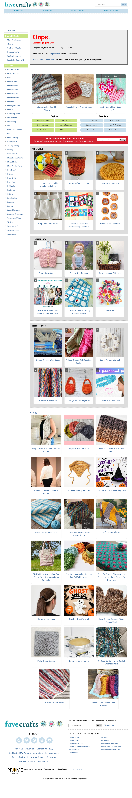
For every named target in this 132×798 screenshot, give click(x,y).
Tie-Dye (10, 222)
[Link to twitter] (27, 740)
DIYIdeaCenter (73, 749)
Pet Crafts (11, 186)
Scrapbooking (12, 198)
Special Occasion (13, 210)
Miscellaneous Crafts (15, 158)
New (32, 413)
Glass (9, 134)
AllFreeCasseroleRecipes (110, 749)
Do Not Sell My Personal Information (26, 753)
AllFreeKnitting (73, 740)
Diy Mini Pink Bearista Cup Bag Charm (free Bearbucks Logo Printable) (46, 577)
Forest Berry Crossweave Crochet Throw (79, 533)
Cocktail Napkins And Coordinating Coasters (79, 225)
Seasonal (10, 202)
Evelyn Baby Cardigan (48, 273)
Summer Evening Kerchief (79, 490)
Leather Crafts (12, 154)
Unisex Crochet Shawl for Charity (47, 108)
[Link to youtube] (49, 740)
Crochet (10, 110)
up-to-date (55, 54)
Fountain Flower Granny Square (78, 107)
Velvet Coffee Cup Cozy (79, 183)
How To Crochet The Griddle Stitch (111, 450)
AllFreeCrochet (73, 737)
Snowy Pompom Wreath (110, 360)
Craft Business (12, 86)
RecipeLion (105, 740)
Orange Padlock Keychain (79, 400)
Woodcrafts (11, 234)
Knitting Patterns (114, 130)
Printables (11, 190)
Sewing (10, 206)
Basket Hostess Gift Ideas (110, 273)
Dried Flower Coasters (110, 223)
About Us (19, 749)
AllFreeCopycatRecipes (109, 743)
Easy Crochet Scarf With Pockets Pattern (46, 450)
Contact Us (42, 749)
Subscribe (11, 30)
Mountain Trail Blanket (47, 400)
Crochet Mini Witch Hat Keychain (111, 490)
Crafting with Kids (13, 106)
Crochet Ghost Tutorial (79, 619)
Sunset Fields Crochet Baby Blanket (103, 704)
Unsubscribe (42, 761)
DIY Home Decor (66, 130)
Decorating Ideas (13, 114)
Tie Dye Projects (114, 120)
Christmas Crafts (13, 73)
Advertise (29, 749)
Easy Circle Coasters (110, 183)
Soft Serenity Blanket (111, 532)
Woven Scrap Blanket (54, 703)
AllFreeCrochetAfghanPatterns (79, 746)
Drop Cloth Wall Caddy (48, 223)
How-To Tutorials (115, 125)
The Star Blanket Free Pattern (46, 532)
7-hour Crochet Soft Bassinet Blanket (78, 361)
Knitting (10, 150)
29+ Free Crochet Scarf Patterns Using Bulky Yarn (48, 312)
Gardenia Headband (46, 619)
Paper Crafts (11, 178)
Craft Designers (13, 98)
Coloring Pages (12, 82)
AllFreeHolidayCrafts (76, 743)
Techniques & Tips (14, 218)
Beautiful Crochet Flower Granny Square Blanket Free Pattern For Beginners (112, 577)
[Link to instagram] (42, 740)
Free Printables (92, 120)
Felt (8, 126)
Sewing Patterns (91, 125)
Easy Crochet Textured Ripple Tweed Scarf (111, 620)
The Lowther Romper (79, 273)
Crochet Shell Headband (110, 400)
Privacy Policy (78, 141)
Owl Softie (109, 310)
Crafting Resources (14, 56)
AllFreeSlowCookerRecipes (111, 746)
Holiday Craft (12, 142)
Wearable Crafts (13, 226)
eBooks (10, 44)
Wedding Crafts (13, 230)
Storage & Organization (15, 214)
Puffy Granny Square (46, 661)
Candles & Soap (13, 69)
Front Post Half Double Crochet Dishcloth (48, 184)
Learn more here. (75, 769)
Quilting (10, 194)
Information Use (88, 141)
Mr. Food (104, 737)
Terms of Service (27, 761)
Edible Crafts (12, 118)
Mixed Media (12, 162)
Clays (9, 78)
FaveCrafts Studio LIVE (15, 60)
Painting (10, 174)
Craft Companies (13, 94)
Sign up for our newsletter (44, 59)
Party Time (11, 182)
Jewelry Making (13, 146)
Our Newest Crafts (14, 48)
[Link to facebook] (19, 740)
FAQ (51, 749)
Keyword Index (52, 753)
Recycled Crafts (13, 52)
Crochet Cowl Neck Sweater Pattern (46, 492)
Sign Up (122, 140)
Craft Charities (12, 90)
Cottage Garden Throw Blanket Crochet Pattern (111, 662)
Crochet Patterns (43, 130)
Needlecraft (11, 170)
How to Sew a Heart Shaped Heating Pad (111, 108)
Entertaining (11, 122)
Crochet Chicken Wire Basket (47, 360)
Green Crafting (12, 138)
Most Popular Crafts (14, 166)
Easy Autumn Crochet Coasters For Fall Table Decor (78, 575)
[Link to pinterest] (34, 740)
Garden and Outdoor (14, 130)
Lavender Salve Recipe (79, 661)
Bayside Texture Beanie (79, 448)
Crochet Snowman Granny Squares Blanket (79, 312)
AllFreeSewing (73, 752)
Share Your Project (14, 40)
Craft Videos (11, 102)
